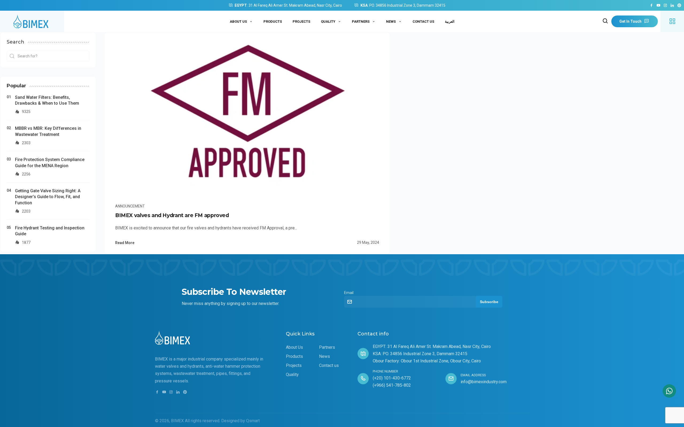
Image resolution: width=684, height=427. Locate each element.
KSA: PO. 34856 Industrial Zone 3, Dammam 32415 (420, 353)
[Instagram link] (665, 5)
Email (348, 293)
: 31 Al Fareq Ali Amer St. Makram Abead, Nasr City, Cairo (288, 5)
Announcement (130, 206)
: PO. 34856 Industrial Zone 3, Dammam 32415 (402, 5)
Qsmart (253, 420)
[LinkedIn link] (672, 5)
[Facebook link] (651, 5)
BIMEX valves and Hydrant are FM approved (172, 215)
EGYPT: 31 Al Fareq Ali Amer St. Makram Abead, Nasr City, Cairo (432, 346)
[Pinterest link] (679, 5)
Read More (124, 243)
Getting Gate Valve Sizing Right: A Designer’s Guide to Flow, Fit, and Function (47, 196)
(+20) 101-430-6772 (392, 378)
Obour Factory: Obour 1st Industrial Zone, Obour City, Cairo (427, 360)
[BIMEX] (32, 21)
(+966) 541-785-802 (392, 385)
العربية (449, 21)
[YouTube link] (658, 5)
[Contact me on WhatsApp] (669, 391)
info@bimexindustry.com (484, 381)
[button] (605, 21)
